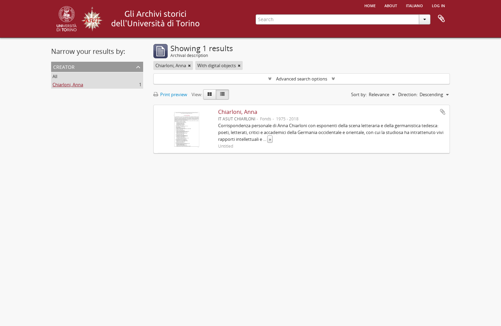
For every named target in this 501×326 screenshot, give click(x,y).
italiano (414, 5)
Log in (438, 5)
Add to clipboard (442, 111)
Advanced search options (301, 79)
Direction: (408, 94)
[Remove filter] (189, 65)
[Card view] (209, 94)
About (390, 5)
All (54, 76)
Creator (64, 66)
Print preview (173, 94)
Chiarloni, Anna (67, 85)
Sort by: (359, 94)
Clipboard (441, 18)
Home (370, 5)
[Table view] (222, 94)
